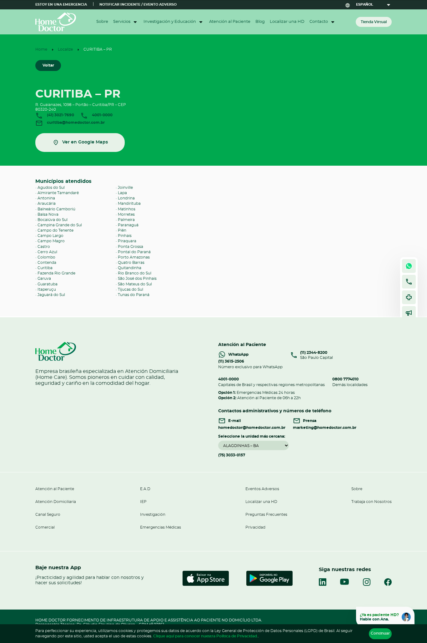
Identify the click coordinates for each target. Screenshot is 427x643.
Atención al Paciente (229, 22)
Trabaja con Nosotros (371, 502)
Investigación (152, 514)
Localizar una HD (287, 22)
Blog (260, 22)
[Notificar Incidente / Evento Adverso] (409, 297)
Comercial (45, 527)
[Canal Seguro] (409, 313)
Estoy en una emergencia (61, 4)
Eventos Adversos (262, 489)
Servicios (121, 22)
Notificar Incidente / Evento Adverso (138, 4)
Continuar (380, 633)
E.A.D (145, 489)
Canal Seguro (47, 514)
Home (41, 49)
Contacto (318, 22)
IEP (143, 502)
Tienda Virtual (374, 22)
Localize (65, 49)
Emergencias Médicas (160, 527)
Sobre (102, 22)
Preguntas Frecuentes (266, 514)
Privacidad (255, 527)
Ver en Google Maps (85, 142)
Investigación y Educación (169, 22)
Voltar (48, 65)
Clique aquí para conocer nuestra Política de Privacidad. (205, 636)
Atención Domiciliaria (55, 502)
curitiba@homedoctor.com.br (75, 122)
